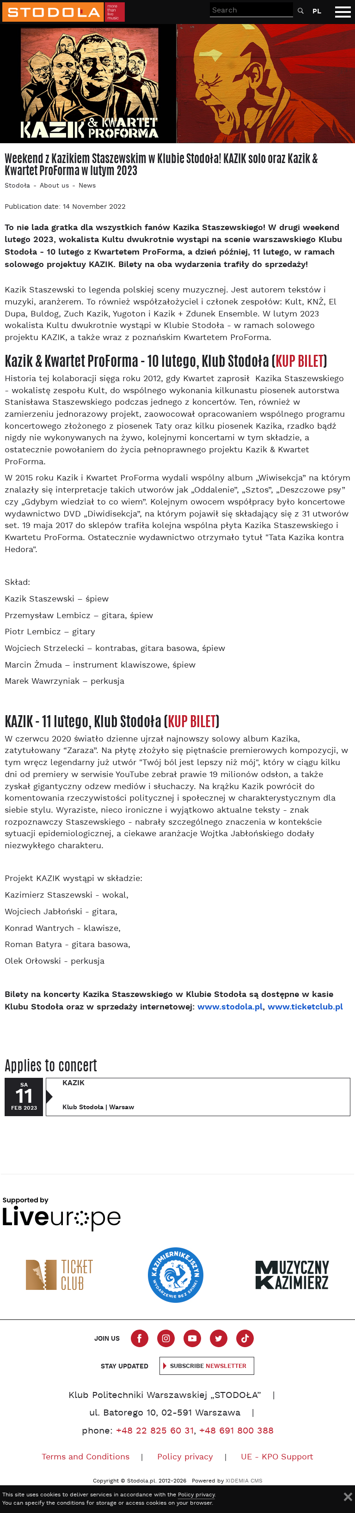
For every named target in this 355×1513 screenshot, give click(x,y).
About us (54, 186)
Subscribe (208, 1366)
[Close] (348, 1496)
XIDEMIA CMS (244, 1481)
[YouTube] (192, 1338)
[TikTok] (245, 1338)
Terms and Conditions (85, 1457)
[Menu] (343, 12)
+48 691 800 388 (236, 1431)
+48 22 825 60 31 (155, 1431)
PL (316, 11)
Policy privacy (185, 1457)
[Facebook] (139, 1338)
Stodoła (17, 186)
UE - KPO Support (277, 1457)
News (87, 186)
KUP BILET (299, 361)
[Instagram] (166, 1338)
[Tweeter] (218, 1338)
